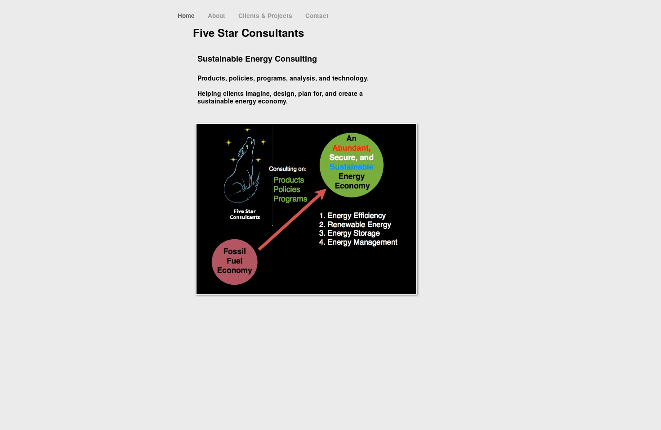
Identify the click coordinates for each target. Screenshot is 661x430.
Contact (317, 15)
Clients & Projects (266, 15)
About (217, 15)
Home (187, 15)
